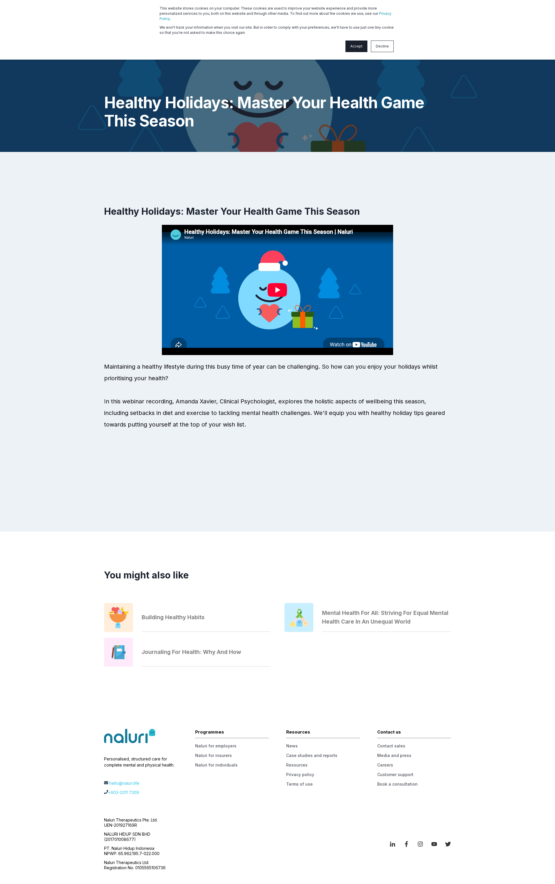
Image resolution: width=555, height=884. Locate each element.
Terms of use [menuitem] (299, 784)
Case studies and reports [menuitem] (311, 755)
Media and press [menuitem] (394, 755)
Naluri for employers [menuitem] (215, 745)
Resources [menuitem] (297, 764)
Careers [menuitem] (385, 764)
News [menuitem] (292, 745)
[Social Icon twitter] (446, 844)
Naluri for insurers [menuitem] (213, 755)
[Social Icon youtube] (434, 844)
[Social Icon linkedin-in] (394, 844)
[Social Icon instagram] (420, 844)
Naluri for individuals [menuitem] (216, 764)
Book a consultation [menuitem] (397, 784)
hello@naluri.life (124, 783)
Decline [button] (382, 46)
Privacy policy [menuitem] (300, 774)
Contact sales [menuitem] (391, 745)
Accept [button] (356, 46)
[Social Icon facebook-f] (406, 844)
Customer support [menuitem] (395, 774)
